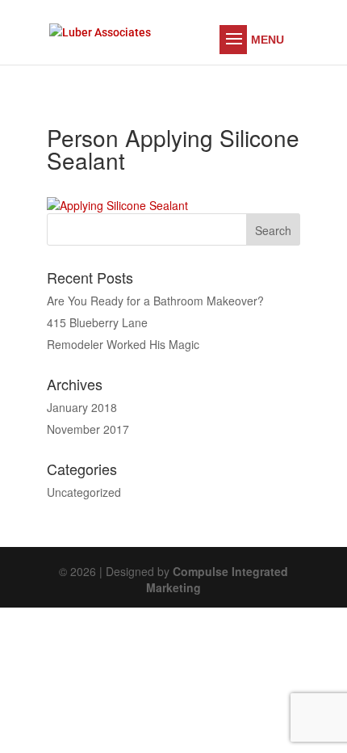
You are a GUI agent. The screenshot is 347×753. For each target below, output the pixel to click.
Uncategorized (84, 492)
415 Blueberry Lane (97, 322)
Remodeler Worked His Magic (123, 344)
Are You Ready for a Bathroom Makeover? (155, 300)
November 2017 (88, 429)
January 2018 (82, 407)
